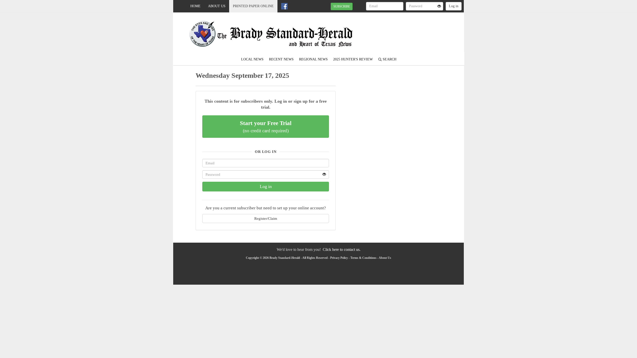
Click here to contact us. (342, 249)
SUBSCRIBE (341, 6)
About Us (216, 6)
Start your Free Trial (265, 126)
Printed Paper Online (253, 6)
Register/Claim (265, 218)
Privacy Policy (339, 258)
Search (389, 59)
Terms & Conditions (363, 258)
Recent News (281, 59)
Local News (252, 59)
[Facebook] (284, 6)
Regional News (313, 59)
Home (195, 6)
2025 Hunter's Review (353, 59)
